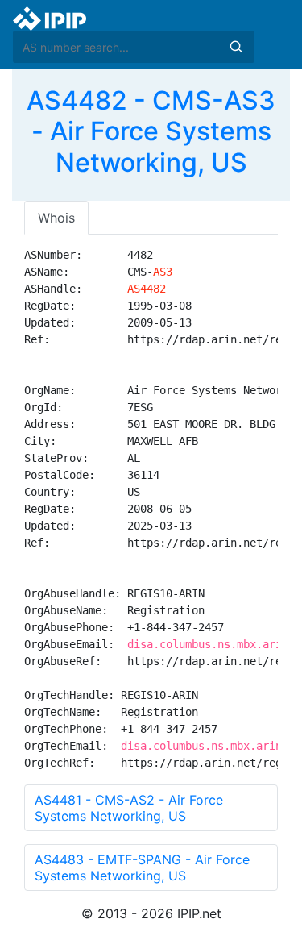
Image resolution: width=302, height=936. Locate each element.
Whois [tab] (56, 218)
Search (236, 47)
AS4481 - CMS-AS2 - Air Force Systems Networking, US (129, 808)
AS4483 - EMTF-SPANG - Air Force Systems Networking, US (142, 867)
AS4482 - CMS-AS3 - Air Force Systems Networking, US (151, 131)
